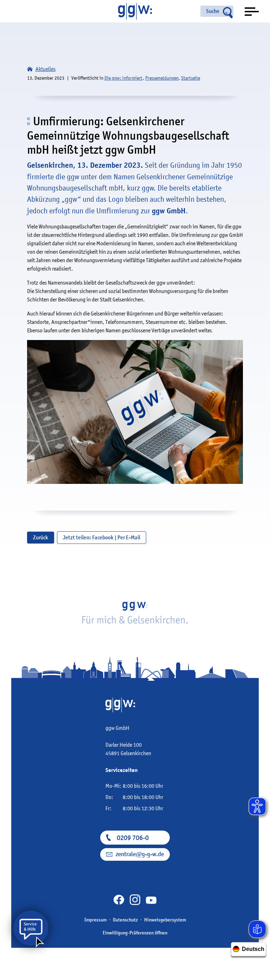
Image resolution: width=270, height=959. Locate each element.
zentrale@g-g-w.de (140, 854)
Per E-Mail (128, 537)
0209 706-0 (133, 837)
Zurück (40, 537)
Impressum (95, 920)
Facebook (103, 537)
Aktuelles (46, 69)
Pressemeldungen (162, 78)
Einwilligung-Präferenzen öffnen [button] (135, 933)
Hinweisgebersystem (165, 920)
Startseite (190, 78)
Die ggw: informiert (123, 78)
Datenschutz (125, 920)
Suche (212, 11)
